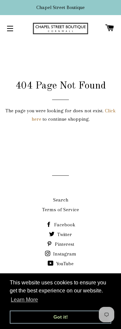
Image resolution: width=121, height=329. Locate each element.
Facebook (64, 225)
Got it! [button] (60, 317)
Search (60, 200)
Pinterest (63, 244)
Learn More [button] (24, 300)
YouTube (64, 264)
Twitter (64, 234)
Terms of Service (60, 210)
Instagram (64, 254)
